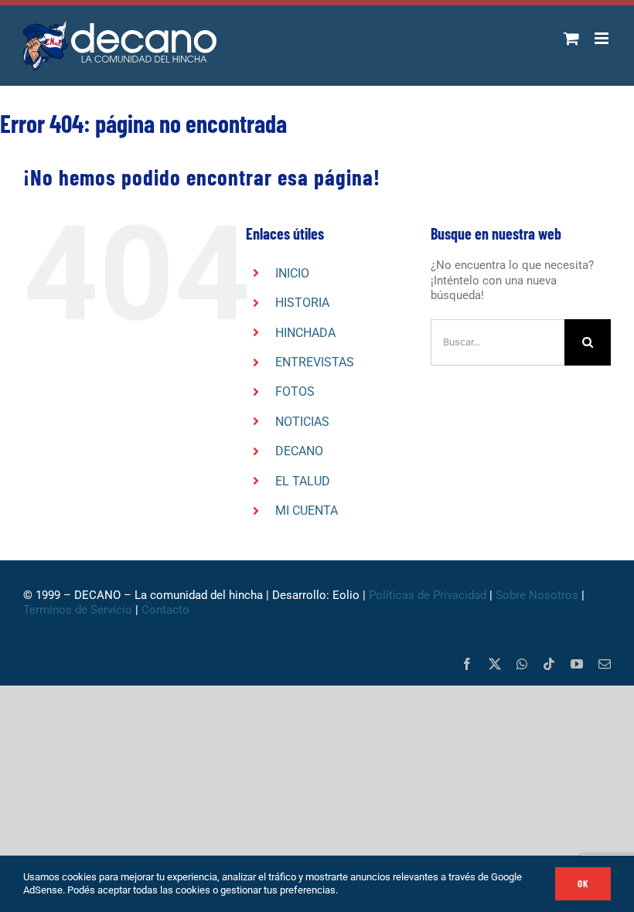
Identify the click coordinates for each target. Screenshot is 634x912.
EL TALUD (302, 481)
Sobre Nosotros (537, 595)
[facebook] (467, 664)
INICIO (292, 273)
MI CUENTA (306, 510)
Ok (583, 883)
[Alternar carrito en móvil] (571, 38)
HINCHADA (305, 332)
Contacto (167, 610)
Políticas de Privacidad (427, 595)
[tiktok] (549, 664)
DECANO (299, 451)
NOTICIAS (302, 421)
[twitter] (495, 664)
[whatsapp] (521, 664)
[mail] (604, 664)
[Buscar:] (497, 342)
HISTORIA (302, 302)
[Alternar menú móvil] (603, 38)
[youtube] (577, 664)
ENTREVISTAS (314, 362)
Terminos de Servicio (77, 610)
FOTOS (295, 391)
